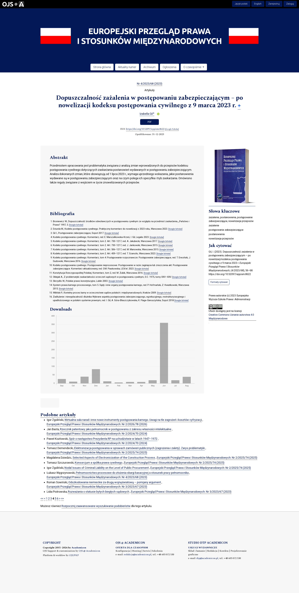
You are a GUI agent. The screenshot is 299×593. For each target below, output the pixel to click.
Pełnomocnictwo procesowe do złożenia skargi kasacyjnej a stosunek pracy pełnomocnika (132, 472)
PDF (150, 122)
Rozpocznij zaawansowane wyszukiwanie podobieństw (96, 506)
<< (41, 498)
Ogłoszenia (169, 67)
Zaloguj (290, 3)
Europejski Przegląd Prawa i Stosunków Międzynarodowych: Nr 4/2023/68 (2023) (97, 477)
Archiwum (149, 67)
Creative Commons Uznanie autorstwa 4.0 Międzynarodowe (231, 316)
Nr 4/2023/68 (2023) (149, 83)
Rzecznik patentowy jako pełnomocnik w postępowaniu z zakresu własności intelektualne (115, 429)
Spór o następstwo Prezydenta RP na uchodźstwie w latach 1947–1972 (113, 438)
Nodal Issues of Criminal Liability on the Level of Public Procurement (106, 467)
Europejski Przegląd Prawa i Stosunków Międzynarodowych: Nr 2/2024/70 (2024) (97, 433)
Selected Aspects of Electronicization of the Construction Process (114, 457)
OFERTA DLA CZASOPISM (132, 547)
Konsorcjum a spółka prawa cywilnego (98, 462)
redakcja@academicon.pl (137, 554)
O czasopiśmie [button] (192, 67)
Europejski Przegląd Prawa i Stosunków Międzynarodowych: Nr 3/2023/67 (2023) (97, 486)
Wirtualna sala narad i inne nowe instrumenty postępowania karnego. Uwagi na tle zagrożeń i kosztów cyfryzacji (133, 419)
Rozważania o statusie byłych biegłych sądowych (98, 491)
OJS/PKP (74, 555)
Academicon (78, 547)
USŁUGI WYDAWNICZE (202, 547)
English (257, 3)
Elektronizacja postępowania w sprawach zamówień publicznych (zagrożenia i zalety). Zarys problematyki (139, 448)
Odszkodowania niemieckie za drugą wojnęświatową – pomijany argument (114, 482)
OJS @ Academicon (89, 551)
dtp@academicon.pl (207, 558)
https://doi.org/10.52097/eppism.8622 (145, 129)
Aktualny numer (127, 67)
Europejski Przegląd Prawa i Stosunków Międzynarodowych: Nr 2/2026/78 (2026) (97, 424)
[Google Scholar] (239, 105)
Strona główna (102, 67)
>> (62, 498)
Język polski (241, 3)
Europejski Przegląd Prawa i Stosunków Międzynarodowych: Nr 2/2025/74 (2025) (97, 452)
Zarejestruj (274, 3)
